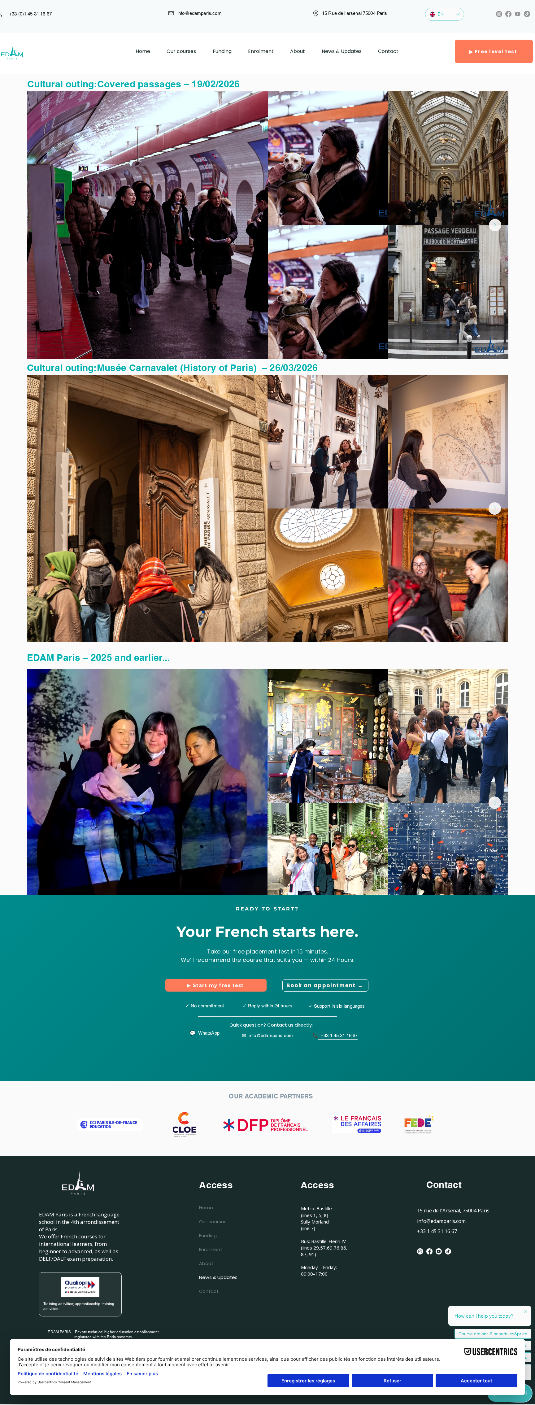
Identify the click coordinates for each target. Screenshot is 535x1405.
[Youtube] (518, 14)
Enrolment (210, 1249)
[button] (261, 51)
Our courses (213, 1221)
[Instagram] (499, 14)
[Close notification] (525, 1312)
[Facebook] (508, 14)
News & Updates (214, 1277)
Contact (209, 1291)
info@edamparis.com (199, 13)
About (206, 1263)
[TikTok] (527, 14)
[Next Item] (495, 225)
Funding (208, 1235)
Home (206, 1207)
